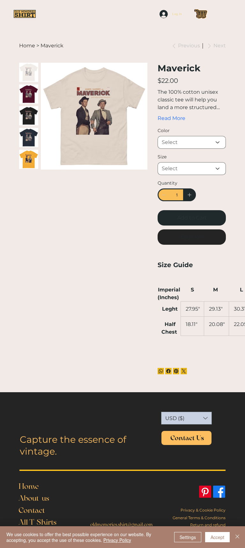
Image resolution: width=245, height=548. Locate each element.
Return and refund (208, 524)
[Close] (237, 537)
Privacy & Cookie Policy (203, 510)
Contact (32, 510)
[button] (186, 418)
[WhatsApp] (161, 371)
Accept (217, 537)
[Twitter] (184, 371)
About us (34, 498)
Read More (171, 118)
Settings (188, 537)
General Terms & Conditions (199, 517)
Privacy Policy (117, 540)
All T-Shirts (37, 522)
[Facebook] (168, 371)
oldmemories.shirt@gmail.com (121, 524)
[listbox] (186, 418)
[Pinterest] (176, 371)
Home (29, 486)
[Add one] (189, 194)
